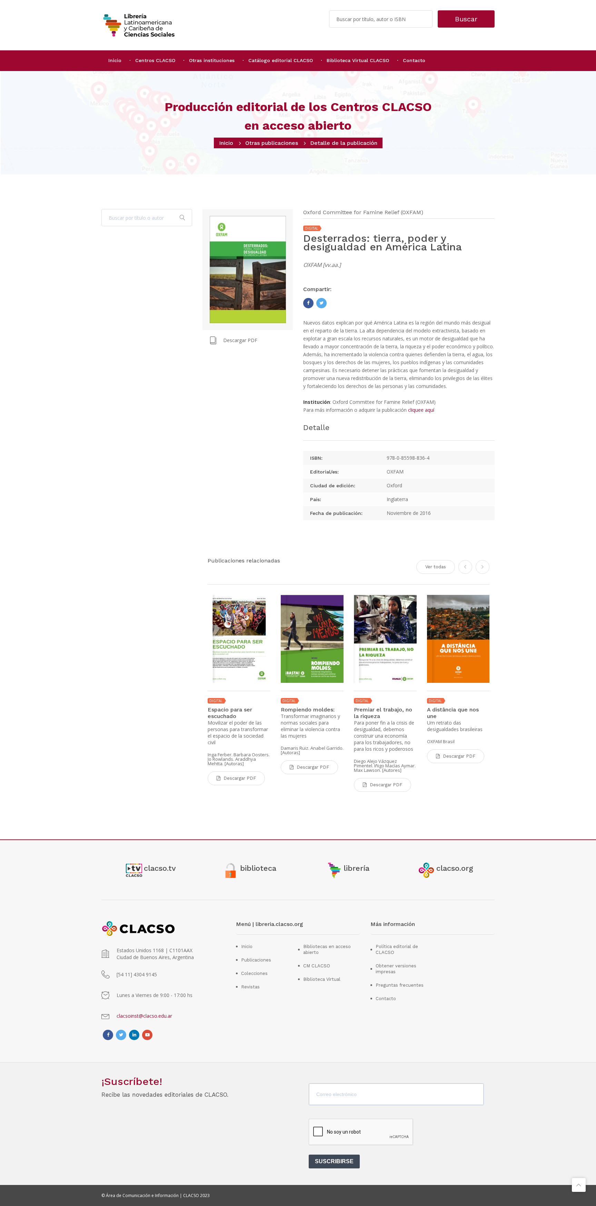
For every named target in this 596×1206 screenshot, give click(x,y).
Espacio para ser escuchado (230, 712)
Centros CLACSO (155, 60)
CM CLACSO (316, 965)
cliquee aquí (421, 410)
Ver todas (435, 566)
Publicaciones (256, 960)
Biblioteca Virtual (321, 979)
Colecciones (254, 973)
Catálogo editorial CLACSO (280, 60)
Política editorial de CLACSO (397, 949)
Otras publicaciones (271, 143)
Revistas (250, 986)
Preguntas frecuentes (400, 985)
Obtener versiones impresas (396, 968)
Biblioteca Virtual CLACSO (358, 60)
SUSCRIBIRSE (334, 1161)
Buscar (466, 19)
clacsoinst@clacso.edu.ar (144, 1016)
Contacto (414, 60)
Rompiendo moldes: (308, 709)
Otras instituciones (212, 60)
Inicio (114, 60)
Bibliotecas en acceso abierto (327, 949)
